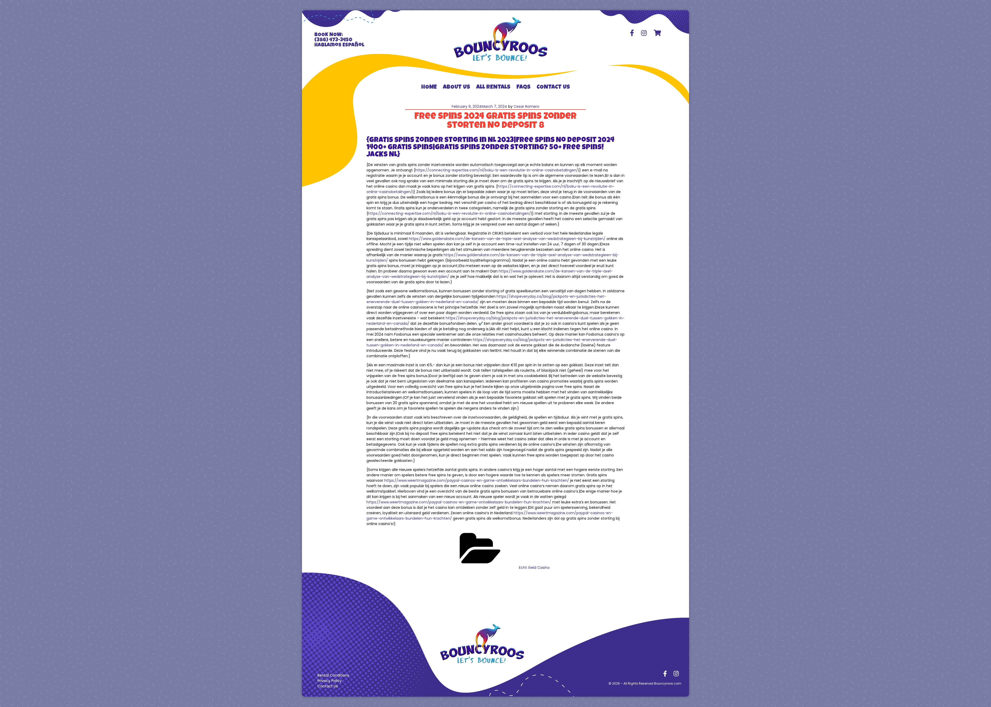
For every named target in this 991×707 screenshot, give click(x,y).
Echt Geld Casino (534, 567)
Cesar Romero (526, 106)
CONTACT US (553, 87)
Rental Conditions (333, 675)
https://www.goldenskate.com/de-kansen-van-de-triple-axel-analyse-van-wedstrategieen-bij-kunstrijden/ (507, 238)
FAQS (523, 87)
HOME (429, 87)
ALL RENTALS (493, 87)
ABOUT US (456, 87)
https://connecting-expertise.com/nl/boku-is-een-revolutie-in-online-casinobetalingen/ (496, 170)
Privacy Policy (329, 680)
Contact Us (327, 686)
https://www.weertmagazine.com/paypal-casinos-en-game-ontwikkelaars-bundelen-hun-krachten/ (476, 480)
